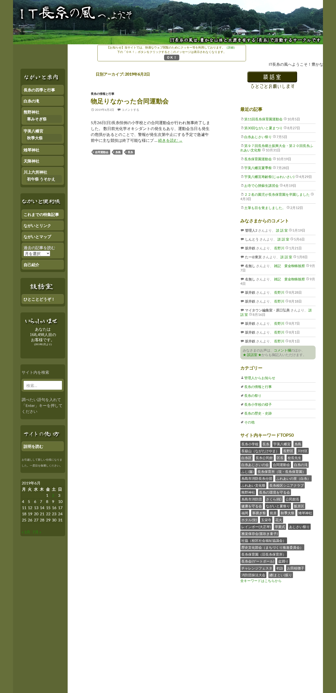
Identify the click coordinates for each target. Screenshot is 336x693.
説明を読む (33, 446)
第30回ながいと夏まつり (263, 128)
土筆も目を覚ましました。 (265, 208)
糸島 (118, 152)
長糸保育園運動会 (258, 159)
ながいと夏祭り (278, 506)
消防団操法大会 (253, 575)
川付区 (302, 451)
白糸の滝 (301, 465)
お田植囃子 (295, 568)
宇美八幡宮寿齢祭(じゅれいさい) (269, 177)
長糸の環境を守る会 (274, 492)
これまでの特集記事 (41, 214)
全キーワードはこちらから (261, 581)
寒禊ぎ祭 (259, 513)
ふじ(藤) (247, 471)
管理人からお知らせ (259, 378)
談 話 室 (281, 230)
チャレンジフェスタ (256, 568)
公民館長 (292, 499)
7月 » (36, 532)
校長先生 (294, 458)
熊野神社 (248, 492)
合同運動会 (101, 152)
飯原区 (299, 506)
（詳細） (231, 47)
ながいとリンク (37, 225)
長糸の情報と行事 (102, 94)
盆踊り (283, 561)
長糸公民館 (264, 458)
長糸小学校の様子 (258, 404)
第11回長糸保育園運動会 (263, 119)
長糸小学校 (250, 444)
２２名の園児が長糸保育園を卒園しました (277, 194)
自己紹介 (31, 264)
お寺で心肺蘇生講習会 (261, 185)
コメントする (130, 110)
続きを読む (170, 140)
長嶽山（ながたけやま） (260, 451)
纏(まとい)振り (280, 575)
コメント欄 (282, 350)
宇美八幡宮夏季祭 (258, 168)
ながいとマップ (37, 236)
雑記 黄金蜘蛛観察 (289, 266)
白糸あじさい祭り (258, 137)
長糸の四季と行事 (39, 89)
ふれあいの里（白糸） (293, 478)
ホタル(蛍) (249, 520)
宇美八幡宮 (281, 444)
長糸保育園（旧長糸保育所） (263, 554)
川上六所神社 (35, 172)
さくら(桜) (274, 499)
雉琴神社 (305, 513)
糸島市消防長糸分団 (256, 478)
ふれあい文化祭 (253, 485)
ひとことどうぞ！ (39, 299)
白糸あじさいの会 (255, 465)
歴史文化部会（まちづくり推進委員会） (272, 547)
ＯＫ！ (172, 57)
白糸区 (246, 458)
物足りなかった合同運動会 (130, 101)
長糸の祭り (252, 395)
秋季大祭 (287, 513)
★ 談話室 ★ (252, 355)
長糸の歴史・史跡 (258, 413)
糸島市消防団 (251, 499)
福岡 (244, 513)
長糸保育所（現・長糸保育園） (282, 471)
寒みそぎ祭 (37, 118)
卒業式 (280, 527)
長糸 (130, 152)
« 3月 (26, 532)
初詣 (279, 568)
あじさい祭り (299, 527)
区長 (280, 458)
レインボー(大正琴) (256, 527)
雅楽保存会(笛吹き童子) (259, 534)
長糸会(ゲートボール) (257, 561)
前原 (273, 513)
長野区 (288, 451)
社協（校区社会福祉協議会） (263, 540)
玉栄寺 (266, 520)
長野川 (278, 248)
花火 (278, 520)
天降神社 (31, 161)
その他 (249, 422)
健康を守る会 (251, 506)
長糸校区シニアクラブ (286, 485)
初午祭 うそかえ (41, 179)
